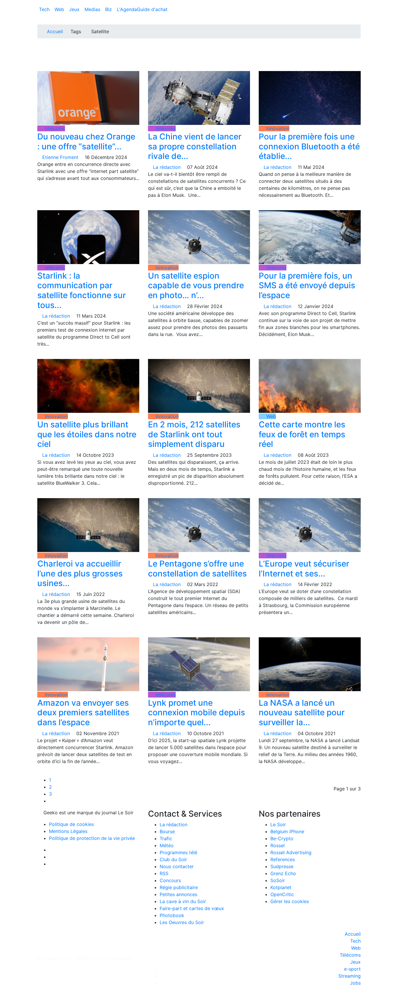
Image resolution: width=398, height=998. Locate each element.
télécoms (54, 128)
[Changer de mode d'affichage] (358, 3)
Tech (45, 9)
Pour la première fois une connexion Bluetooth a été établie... (309, 146)
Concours (170, 880)
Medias (93, 9)
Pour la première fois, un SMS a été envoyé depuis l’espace (307, 285)
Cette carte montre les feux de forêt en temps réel (302, 434)
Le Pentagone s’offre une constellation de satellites (197, 568)
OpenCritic (282, 894)
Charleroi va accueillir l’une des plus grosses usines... (80, 573)
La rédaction (173, 824)
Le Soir (278, 824)
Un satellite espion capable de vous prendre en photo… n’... (196, 285)
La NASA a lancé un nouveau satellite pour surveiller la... (302, 712)
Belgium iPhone (287, 831)
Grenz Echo (283, 873)
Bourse (167, 831)
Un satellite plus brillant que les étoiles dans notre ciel (86, 434)
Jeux (75, 9)
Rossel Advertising (290, 852)
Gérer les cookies (289, 901)
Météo (167, 845)
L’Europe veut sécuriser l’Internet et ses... (304, 568)
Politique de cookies (71, 824)
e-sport (352, 969)
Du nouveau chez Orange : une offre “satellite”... (86, 141)
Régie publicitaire (179, 887)
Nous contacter (177, 866)
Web (60, 9)
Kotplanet (280, 887)
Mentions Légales (68, 831)
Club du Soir (173, 859)
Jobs (355, 983)
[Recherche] (359, 10)
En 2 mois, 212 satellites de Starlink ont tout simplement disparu (194, 434)
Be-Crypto (281, 838)
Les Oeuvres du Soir (182, 922)
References (282, 859)
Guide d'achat (152, 9)
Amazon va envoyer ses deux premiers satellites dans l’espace (83, 712)
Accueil (55, 31)
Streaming (349, 976)
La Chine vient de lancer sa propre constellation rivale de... (195, 146)
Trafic (166, 838)
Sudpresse (281, 866)
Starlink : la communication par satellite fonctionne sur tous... (81, 290)
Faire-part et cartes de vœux (192, 908)
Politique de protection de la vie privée (92, 838)
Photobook (172, 915)
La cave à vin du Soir (183, 901)
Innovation (277, 128)
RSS (164, 873)
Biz (109, 9)
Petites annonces (178, 894)
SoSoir (277, 880)
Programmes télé (178, 852)
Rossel (277, 845)
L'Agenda (127, 9)
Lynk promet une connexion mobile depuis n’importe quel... (196, 712)
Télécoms (350, 955)
